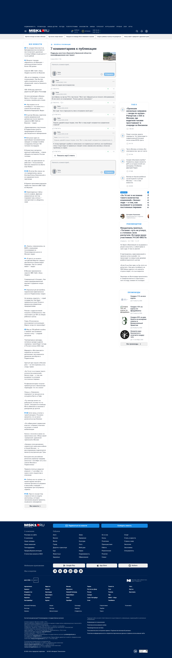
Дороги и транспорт (60, 547)
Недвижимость (30, 26)
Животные (57, 554)
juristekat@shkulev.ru (70, 634)
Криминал (82, 538)
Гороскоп (100, 26)
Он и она (105, 535)
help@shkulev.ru (37, 636)
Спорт (126, 535)
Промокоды (41, 26)
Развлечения (106, 551)
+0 (108, 88)
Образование (83, 557)
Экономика (128, 547)
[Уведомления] (141, 31)
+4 (108, 102)
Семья (104, 557)
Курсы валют (110, 26)
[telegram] (55, 571)
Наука (81, 551)
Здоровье (56, 557)
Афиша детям (52, 26)
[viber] (76, 571)
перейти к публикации (62, 44)
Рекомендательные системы (95, 628)
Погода (61, 26)
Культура (82, 541)
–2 (113, 102)
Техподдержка (29, 547)
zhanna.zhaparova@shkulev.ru (32, 644)
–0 (113, 88)
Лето (80, 544)
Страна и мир (129, 541)
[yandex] (81, 571)
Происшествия (107, 544)
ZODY (125, 26)
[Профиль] (146, 31)
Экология (127, 544)
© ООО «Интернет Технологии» (56, 651)
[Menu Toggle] (25, 31)
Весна (55, 541)
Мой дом (82, 547)
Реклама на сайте (30, 535)
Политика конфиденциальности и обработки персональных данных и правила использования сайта (116, 633)
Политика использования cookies (96, 625)
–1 (113, 128)
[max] (70, 571)
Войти (59, 74)
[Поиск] (137, 31)
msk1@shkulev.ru (46, 631)
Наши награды (29, 541)
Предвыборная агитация (33, 551)
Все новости (35, 44)
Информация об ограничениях (96, 622)
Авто (54, 535)
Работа (104, 547)
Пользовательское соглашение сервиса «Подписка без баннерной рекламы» (109, 630)
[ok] (65, 571)
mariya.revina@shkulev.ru (38, 638)
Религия (105, 554)
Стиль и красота (130, 538)
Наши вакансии (29, 544)
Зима (81, 535)
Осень (104, 538)
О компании (28, 538)
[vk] (60, 571)
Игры (130, 26)
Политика (105, 541)
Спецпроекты (129, 551)
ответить (56, 88)
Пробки (119, 26)
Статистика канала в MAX (33, 554)
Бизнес (55, 538)
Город (55, 544)
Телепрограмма (72, 26)
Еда (54, 551)
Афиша (92, 26)
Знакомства (83, 26)
